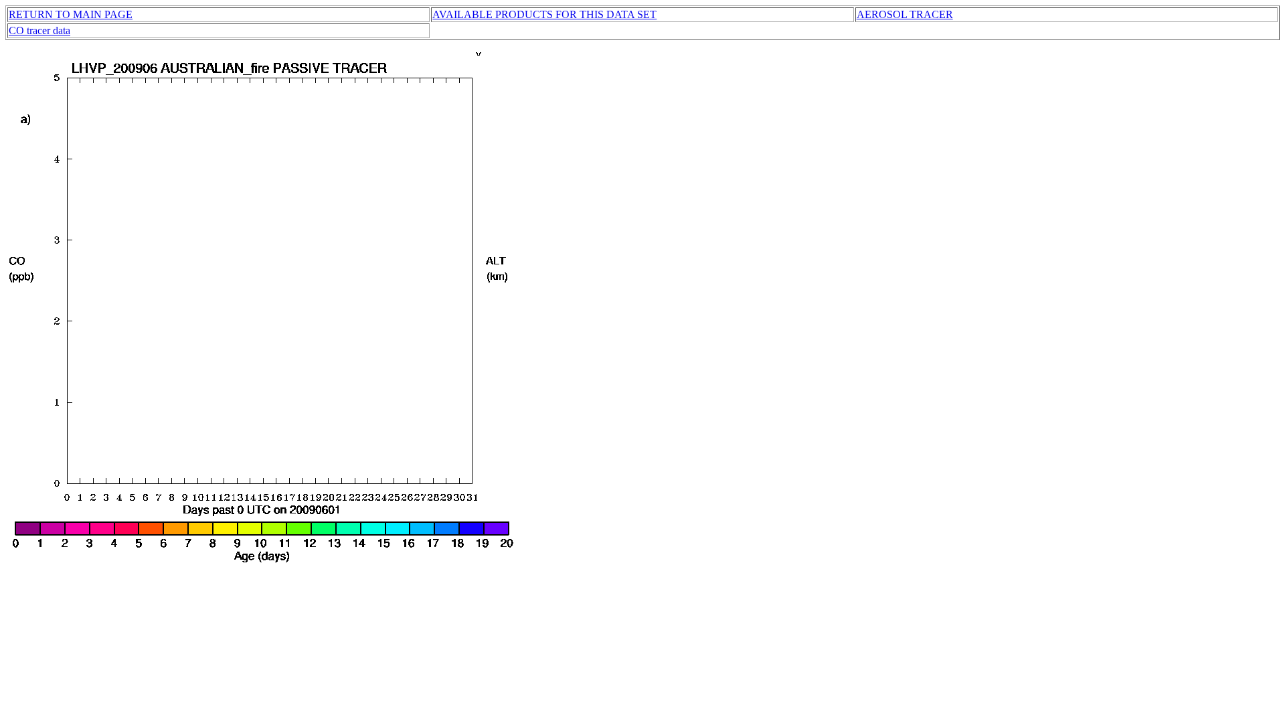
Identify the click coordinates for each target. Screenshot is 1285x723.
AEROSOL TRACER (905, 14)
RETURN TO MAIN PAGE (71, 14)
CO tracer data (39, 30)
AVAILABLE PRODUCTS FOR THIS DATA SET (544, 14)
